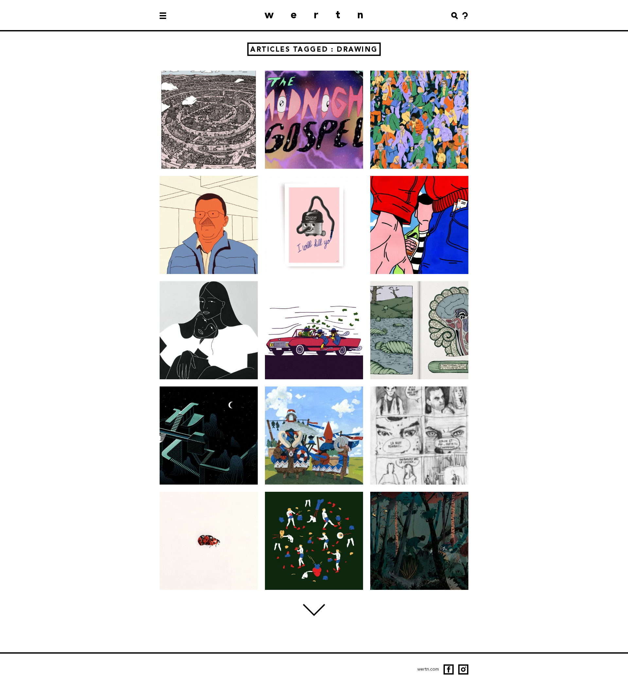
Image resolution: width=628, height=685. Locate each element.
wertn (322, 14)
